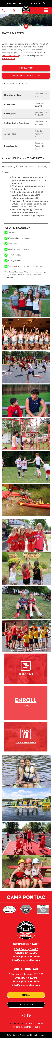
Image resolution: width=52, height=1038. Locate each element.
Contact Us (34, 3)
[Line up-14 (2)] (26, 301)
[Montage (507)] (26, 500)
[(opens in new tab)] (26, 665)
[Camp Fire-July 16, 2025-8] (26, 400)
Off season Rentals (21, 1027)
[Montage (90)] (26, 467)
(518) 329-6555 (30, 956)
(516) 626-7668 (30, 981)
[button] (44, 3)
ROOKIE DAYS (8, 58)
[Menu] (45, 10)
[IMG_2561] (26, 367)
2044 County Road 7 (26, 949)
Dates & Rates (16, 1024)
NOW (25, 706)
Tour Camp (11, 3)
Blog (37, 1027)
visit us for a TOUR (10, 55)
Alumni (29, 1024)
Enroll (22, 3)
